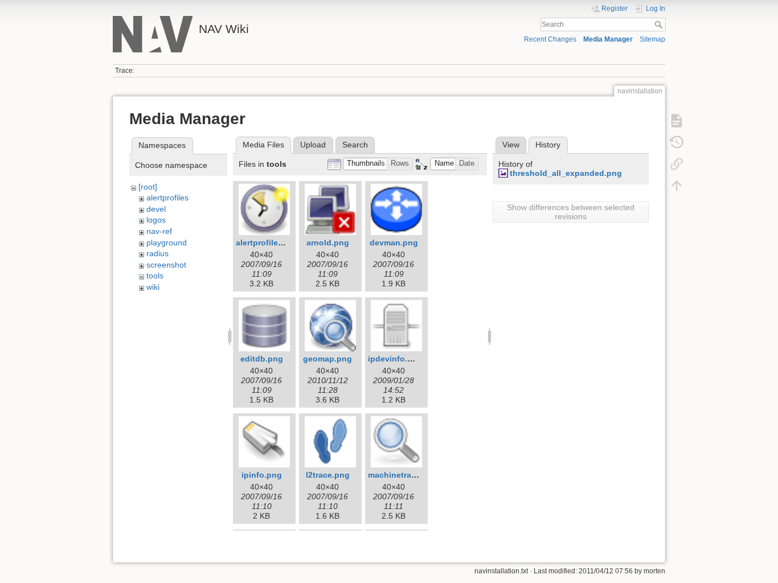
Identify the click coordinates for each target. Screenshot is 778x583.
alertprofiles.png (268, 242)
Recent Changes (550, 39)
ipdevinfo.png (395, 358)
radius (157, 253)
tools (154, 275)
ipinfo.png (261, 474)
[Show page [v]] (677, 121)
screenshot (166, 264)
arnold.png (327, 242)
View (510, 144)
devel (156, 209)
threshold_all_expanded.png (566, 173)
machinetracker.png (406, 474)
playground (166, 242)
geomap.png (327, 358)
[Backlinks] (677, 164)
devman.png (394, 242)
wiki (152, 287)
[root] (147, 186)
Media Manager (608, 39)
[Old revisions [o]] (677, 142)
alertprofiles (167, 197)
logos (156, 219)
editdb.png (261, 358)
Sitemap (652, 39)
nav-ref (159, 231)
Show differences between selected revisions (570, 212)
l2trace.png (328, 474)
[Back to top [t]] (677, 185)
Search (659, 24)
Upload (313, 144)
